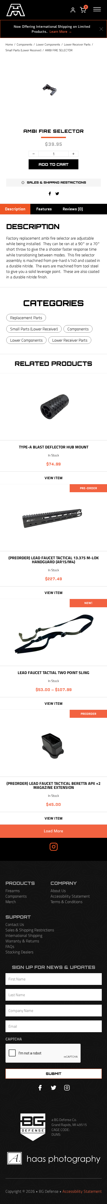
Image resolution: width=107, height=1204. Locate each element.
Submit (53, 1073)
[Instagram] (67, 1088)
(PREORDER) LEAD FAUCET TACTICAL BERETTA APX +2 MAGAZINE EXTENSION (53, 785)
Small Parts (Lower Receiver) (23, 50)
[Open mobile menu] (97, 10)
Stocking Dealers (19, 952)
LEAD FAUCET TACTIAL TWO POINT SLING (53, 672)
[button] (53, 183)
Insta (39, 846)
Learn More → (61, 31)
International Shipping (23, 935)
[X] (57, 194)
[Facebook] (50, 194)
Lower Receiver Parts (77, 44)
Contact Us (14, 924)
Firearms (12, 890)
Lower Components (48, 44)
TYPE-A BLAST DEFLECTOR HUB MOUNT (53, 447)
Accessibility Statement (70, 896)
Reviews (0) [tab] (73, 209)
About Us (58, 890)
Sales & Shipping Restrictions (29, 930)
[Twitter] (53, 1088)
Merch (10, 901)
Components (24, 44)
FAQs (9, 946)
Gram (68, 846)
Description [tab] (15, 209)
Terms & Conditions (66, 901)
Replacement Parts (26, 318)
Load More (53, 831)
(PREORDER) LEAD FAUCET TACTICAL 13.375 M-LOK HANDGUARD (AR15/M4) (53, 559)
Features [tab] (44, 209)
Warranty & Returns (22, 941)
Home (9, 44)
